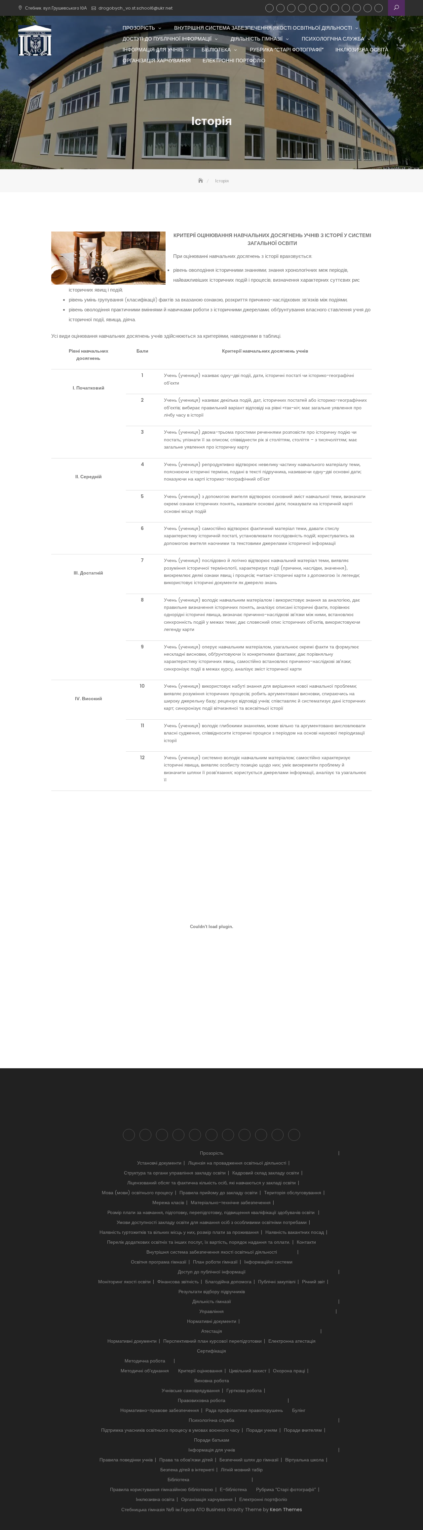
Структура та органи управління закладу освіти (175, 1173)
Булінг (298, 1410)
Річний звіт (313, 1281)
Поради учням (261, 1430)
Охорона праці (289, 1370)
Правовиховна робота (201, 1400)
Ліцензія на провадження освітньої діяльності (237, 1163)
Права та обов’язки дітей (186, 1459)
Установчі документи (159, 1163)
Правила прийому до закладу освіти (218, 1192)
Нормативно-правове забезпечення (159, 1410)
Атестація (211, 1331)
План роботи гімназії (215, 1262)
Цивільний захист (247, 1370)
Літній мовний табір (242, 1469)
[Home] (201, 181)
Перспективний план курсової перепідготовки (212, 1341)
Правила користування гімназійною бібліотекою (161, 1489)
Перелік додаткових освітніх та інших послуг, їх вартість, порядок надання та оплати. (198, 1242)
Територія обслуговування (292, 1192)
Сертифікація (211, 1351)
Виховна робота (211, 1380)
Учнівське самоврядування (191, 1390)
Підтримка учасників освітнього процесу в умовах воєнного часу (170, 1430)
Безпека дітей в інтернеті (187, 1469)
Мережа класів (168, 1202)
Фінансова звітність (178, 1281)
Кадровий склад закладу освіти (265, 1173)
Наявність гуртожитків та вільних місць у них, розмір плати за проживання (179, 1232)
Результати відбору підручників (211, 1291)
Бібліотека (335, 8)
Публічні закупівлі (276, 1281)
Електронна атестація (292, 1341)
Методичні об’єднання (145, 1370)
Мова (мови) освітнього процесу (137, 1192)
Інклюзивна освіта (357, 8)
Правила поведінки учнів (126, 1459)
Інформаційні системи (268, 1262)
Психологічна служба (313, 8)
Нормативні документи (211, 1321)
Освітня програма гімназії (158, 1262)
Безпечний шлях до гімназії (249, 1459)
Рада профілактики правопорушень (244, 1410)
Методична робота (145, 1361)
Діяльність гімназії (302, 8)
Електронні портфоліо (378, 8)
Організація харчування (368, 8)
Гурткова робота (244, 1390)
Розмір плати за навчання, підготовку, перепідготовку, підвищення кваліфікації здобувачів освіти (211, 1212)
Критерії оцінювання (200, 1370)
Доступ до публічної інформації (291, 8)
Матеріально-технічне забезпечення (231, 1202)
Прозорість (269, 8)
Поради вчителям (303, 1430)
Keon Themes (286, 1509)
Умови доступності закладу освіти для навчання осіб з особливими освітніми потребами (212, 1222)
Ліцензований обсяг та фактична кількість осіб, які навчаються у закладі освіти (211, 1182)
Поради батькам (211, 1440)
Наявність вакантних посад (294, 1232)
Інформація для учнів (324, 8)
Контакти (306, 1242)
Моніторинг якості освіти (124, 1281)
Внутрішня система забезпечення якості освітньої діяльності (280, 8)
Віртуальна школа (304, 1459)
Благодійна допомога (228, 1281)
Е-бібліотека (233, 1489)
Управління (211, 1311)
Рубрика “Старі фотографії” (346, 8)
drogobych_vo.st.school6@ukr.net (135, 8)
